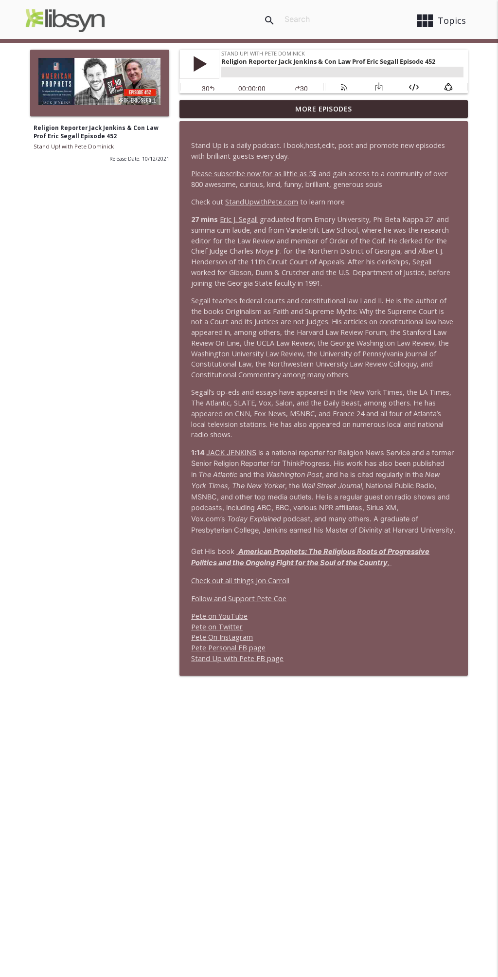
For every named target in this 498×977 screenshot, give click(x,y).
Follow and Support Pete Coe (238, 598)
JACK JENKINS (231, 452)
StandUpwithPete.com (261, 201)
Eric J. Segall (239, 219)
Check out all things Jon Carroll (240, 580)
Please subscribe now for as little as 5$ (254, 173)
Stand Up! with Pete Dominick (74, 146)
